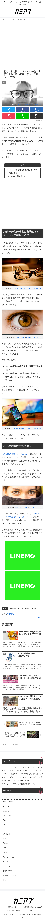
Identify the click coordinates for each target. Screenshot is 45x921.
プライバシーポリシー (12, 910)
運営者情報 (12, 907)
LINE (5, 829)
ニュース (6, 866)
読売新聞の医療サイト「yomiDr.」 (16, 454)
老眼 (28, 608)
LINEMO (6, 834)
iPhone (13, 608)
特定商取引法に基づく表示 (33, 907)
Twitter (5, 852)
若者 (35, 608)
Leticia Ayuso (20, 337)
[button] (36, 116)
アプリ (5, 862)
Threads (6, 843)
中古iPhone (7, 871)
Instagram (7, 815)
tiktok (5, 848)
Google (6, 811)
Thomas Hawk (22, 104)
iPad (4, 820)
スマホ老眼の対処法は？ (16, 176)
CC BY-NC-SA (36, 288)
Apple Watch (8, 802)
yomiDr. (10, 614)
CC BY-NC (38, 104)
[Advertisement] (22, 45)
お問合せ (33, 910)
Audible (6, 806)
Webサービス (8, 857)
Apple (5, 797)
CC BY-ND (34, 337)
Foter (31, 104)
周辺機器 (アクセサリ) (12, 875)
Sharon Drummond (19, 288)
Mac (4, 839)
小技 (5, 608)
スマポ (21, 608)
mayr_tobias (19, 507)
